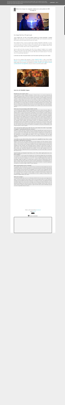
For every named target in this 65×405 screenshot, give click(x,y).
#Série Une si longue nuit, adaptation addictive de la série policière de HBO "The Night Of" (33, 9)
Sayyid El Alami (38, 59)
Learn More (52, 2)
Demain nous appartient (23, 63)
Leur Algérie (44, 62)
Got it (57, 2)
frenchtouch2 (39, 209)
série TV (34, 211)
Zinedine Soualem (38, 62)
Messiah (15, 60)
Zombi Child (23, 60)
